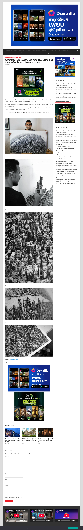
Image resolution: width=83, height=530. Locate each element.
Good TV (27, 53)
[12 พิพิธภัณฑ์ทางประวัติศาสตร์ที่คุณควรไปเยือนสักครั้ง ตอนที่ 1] (45, 433)
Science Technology (11, 53)
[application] (41, 515)
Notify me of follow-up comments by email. (16, 493)
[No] (81, 528)
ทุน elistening (51, 53)
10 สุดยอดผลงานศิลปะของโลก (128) (64, 134)
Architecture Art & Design (33, 50)
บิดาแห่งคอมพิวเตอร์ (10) (61, 150)
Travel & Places (52, 50)
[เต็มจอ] (51, 520)
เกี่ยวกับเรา (65, 53)
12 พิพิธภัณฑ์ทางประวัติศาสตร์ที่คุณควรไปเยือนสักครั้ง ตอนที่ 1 (45, 440)
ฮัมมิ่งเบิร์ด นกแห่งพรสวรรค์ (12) (63, 146)
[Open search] (77, 50)
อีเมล (6, 479)
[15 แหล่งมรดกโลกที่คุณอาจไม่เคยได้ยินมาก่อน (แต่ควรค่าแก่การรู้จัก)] (12, 433)
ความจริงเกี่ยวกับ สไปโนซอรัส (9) (63, 156)
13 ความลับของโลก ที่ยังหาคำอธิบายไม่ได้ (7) (66, 169)
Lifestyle (44, 50)
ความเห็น (7, 456)
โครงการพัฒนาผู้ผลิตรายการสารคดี (38, 53)
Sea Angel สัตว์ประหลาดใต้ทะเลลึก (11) (65, 148)
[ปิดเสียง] (49, 520)
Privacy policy (75, 528)
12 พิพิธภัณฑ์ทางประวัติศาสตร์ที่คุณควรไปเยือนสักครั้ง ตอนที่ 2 (29, 440)
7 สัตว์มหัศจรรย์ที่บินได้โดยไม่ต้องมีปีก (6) (65, 183)
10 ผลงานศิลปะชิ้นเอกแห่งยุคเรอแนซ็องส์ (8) (66, 97)
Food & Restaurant (63, 50)
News (15, 50)
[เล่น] (32, 520)
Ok (69, 528)
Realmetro (9, 50)
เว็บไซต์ (6, 485)
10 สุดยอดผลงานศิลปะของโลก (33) (64, 87)
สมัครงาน (59, 53)
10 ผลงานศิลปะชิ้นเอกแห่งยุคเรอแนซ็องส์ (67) (66, 140)
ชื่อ (5, 473)
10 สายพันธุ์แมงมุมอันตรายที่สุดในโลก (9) (65, 161)
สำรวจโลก (21, 53)
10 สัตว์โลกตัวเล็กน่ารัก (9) (62, 159)
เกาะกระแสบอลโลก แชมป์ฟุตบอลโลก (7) (65, 173)
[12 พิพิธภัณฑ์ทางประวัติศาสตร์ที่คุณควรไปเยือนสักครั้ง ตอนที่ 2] (29, 433)
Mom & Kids (21, 50)
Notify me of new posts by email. (13, 497)
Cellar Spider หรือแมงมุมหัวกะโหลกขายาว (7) (66, 171)
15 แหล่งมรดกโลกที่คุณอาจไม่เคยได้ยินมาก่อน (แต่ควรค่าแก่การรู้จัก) (12, 440)
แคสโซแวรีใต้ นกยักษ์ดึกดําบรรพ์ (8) (64, 163)
